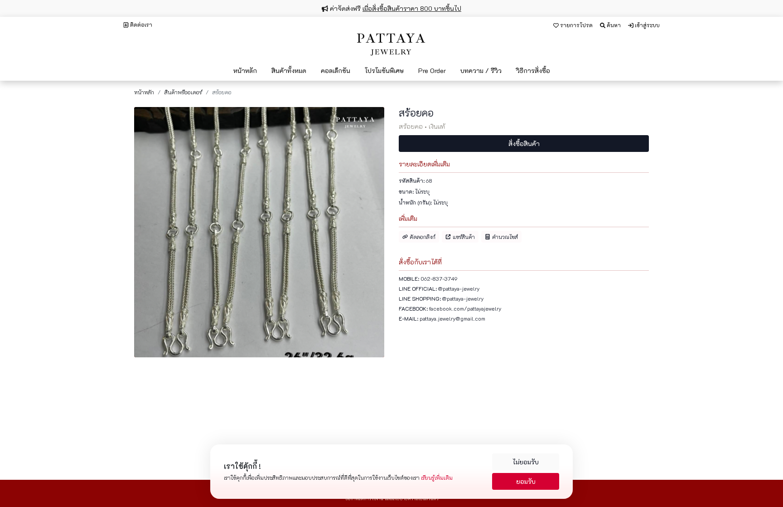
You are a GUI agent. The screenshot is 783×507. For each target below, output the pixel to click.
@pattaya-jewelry (459, 288)
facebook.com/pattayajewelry (465, 308)
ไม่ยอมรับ (525, 462)
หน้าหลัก (144, 92)
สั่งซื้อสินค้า (524, 143)
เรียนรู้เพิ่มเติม (437, 477)
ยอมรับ (526, 481)
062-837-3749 (439, 278)
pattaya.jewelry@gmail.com (452, 318)
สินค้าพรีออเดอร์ (183, 92)
